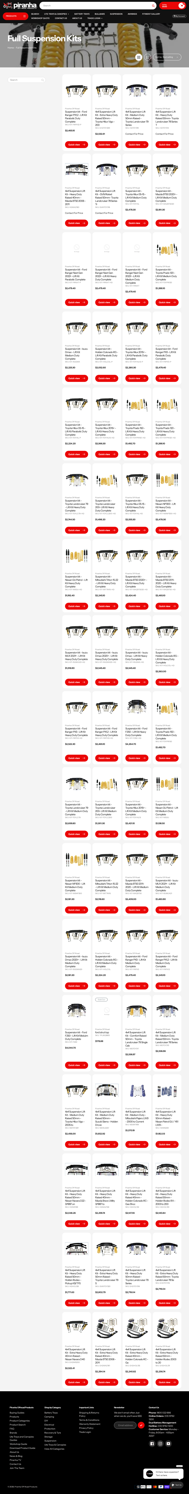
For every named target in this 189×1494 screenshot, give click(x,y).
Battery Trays (51, 1412)
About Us (14, 1452)
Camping (49, 1416)
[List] (147, 57)
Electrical (49, 1424)
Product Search (18, 1424)
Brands (13, 1432)
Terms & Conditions (89, 1420)
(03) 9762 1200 (165, 1426)
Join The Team (17, 1468)
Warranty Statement (89, 1424)
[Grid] (138, 57)
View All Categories (54, 1448)
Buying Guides (17, 1412)
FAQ (12, 1428)
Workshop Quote (18, 1444)
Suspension (50, 1440)
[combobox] (98, 5)
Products (14, 1416)
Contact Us (15, 1464)
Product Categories (20, 1420)
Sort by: (158, 57)
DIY (46, 1420)
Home (11, 47)
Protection (49, 1428)
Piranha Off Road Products (26, 1487)
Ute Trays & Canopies (55, 1444)
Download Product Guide (22, 1448)
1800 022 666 (164, 1412)
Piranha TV (15, 1460)
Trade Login (85, 1432)
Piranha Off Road (72, 108)
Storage (48, 1436)
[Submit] (141, 1425)
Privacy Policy (86, 1428)
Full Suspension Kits (26, 47)
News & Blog (16, 1456)
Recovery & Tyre (52, 1432)
